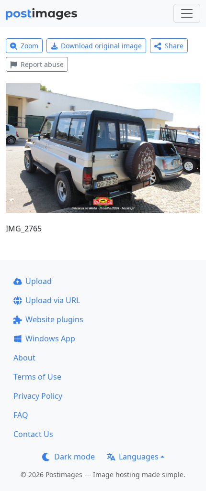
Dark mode (74, 456)
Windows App (50, 338)
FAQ (20, 415)
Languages (139, 456)
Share (174, 45)
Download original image (101, 45)
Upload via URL (52, 300)
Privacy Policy (37, 396)
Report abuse (42, 64)
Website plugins (54, 319)
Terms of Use (37, 376)
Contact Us (33, 434)
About (24, 357)
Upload (38, 281)
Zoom (29, 45)
